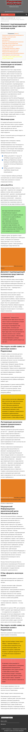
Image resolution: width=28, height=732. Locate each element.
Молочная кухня (6, 38)
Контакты (3, 724)
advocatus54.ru (5, 40)
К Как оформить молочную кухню (10, 55)
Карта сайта (4, 721)
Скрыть (16, 33)
